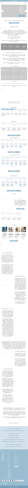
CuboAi (8, 455)
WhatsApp (15, 455)
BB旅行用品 (9, 474)
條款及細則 (3, 457)
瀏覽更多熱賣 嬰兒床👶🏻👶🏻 (14, 135)
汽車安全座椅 (9, 471)
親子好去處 (9, 477)
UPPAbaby (9, 465)
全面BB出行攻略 (10, 476)
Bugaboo (9, 466)
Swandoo (9, 460)
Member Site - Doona (16, 457)
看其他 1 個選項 (12, 166)
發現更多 (21, 16)
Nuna (8, 457)
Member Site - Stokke (16, 456)
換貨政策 (3, 458)
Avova (8, 459)
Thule (8, 467)
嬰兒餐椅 (9, 469)
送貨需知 (3, 455)
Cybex (8, 458)
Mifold (8, 461)
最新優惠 (3, 460)
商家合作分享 (9, 478)
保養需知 (3, 456)
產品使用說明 (3, 459)
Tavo (8, 468)
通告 (2, 461)
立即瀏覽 (20, 208)
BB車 (8, 470)
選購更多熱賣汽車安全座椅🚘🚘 (14, 190)
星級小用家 (9, 475)
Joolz (8, 456)
